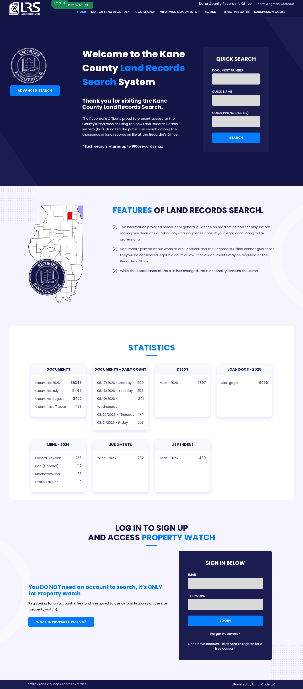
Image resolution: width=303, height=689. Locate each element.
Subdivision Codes (269, 12)
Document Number (228, 70)
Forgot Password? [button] (225, 633)
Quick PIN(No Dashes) (230, 113)
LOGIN (59, 3)
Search (236, 137)
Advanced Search (35, 90)
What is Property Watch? (61, 622)
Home (82, 12)
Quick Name (222, 91)
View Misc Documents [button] (178, 12)
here (233, 644)
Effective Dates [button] (237, 12)
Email (192, 574)
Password (196, 596)
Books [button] (210, 12)
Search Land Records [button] (109, 12)
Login (225, 620)
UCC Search (145, 12)
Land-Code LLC (264, 684)
